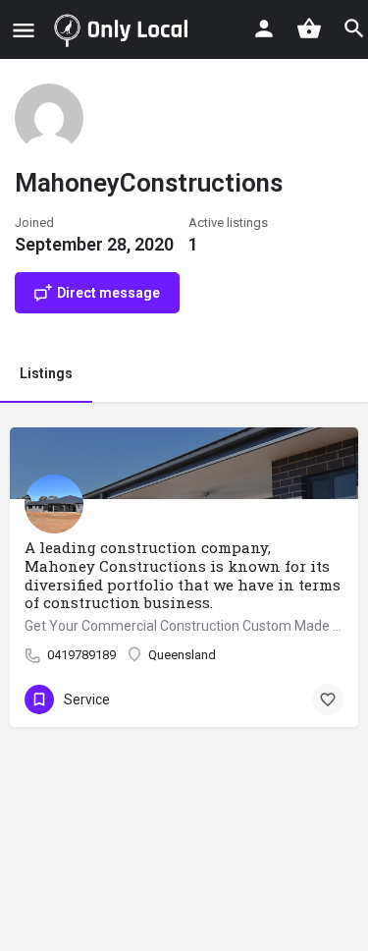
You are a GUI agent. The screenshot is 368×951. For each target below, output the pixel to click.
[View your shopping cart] (309, 28)
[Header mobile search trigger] (354, 28)
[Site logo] (124, 29)
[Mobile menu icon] (23, 30)
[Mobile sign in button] (264, 28)
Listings (46, 373)
